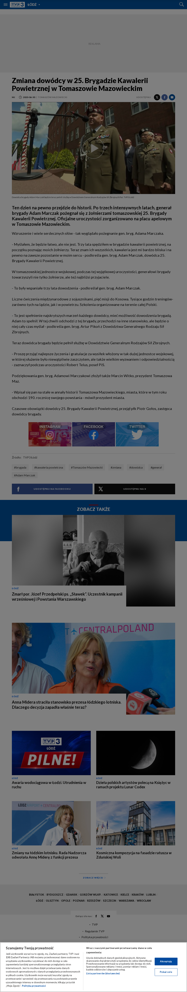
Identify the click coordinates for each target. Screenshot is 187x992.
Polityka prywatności (34, 985)
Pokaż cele (166, 971)
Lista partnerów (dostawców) (103, 973)
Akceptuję (166, 961)
